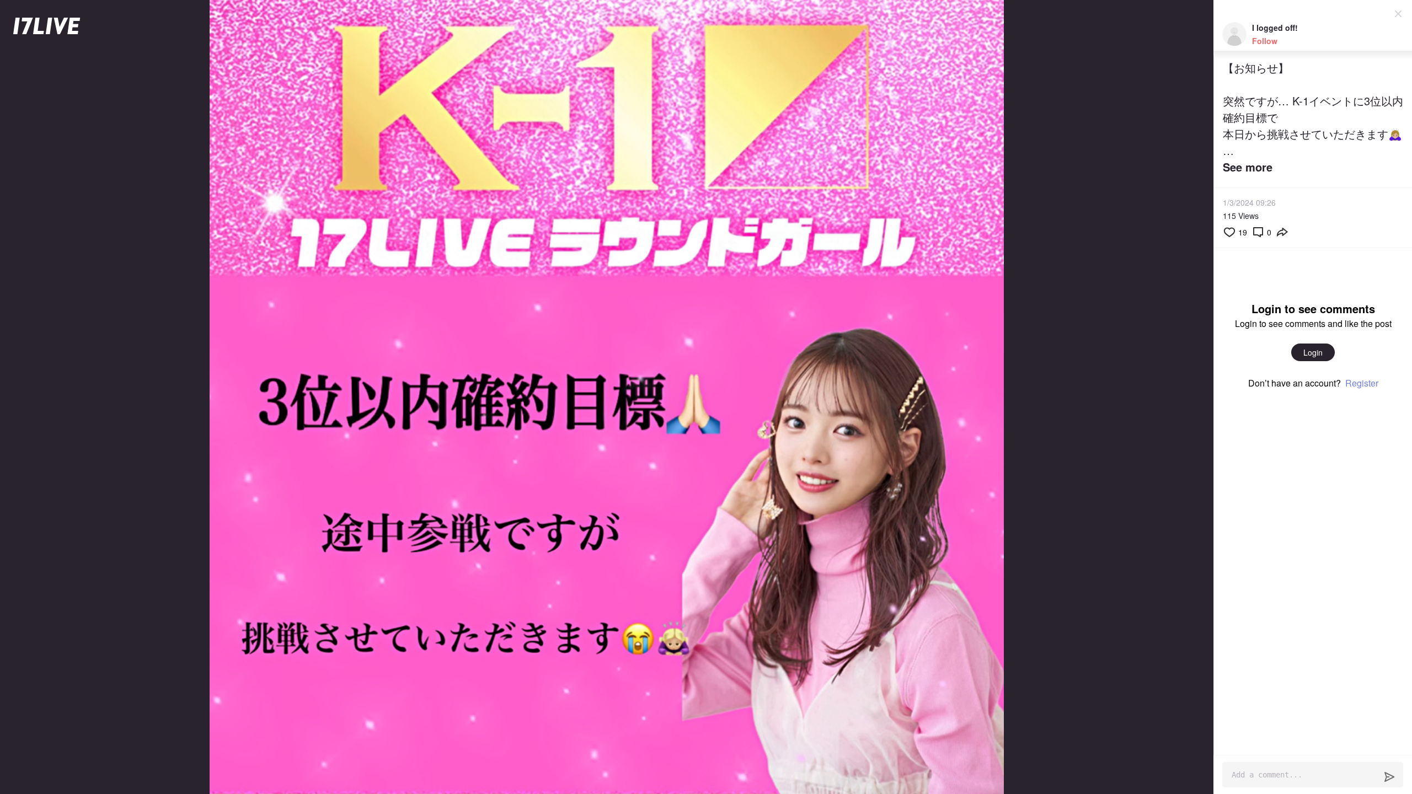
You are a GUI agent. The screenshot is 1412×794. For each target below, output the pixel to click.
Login (1313, 352)
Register (1361, 383)
